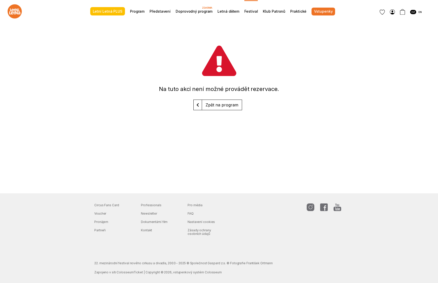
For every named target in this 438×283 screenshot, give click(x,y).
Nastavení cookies (201, 222)
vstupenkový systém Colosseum (197, 272)
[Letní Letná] (15, 11)
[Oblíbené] (382, 12)
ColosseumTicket (130, 272)
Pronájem (101, 222)
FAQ (191, 213)
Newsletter (149, 213)
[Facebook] (324, 207)
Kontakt (146, 230)
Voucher (100, 213)
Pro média (195, 205)
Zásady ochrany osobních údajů (199, 232)
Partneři (100, 230)
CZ (413, 12)
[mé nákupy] (392, 12)
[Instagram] (310, 207)
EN (420, 12)
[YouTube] (337, 207)
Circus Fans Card (106, 205)
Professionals (151, 205)
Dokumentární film (154, 222)
